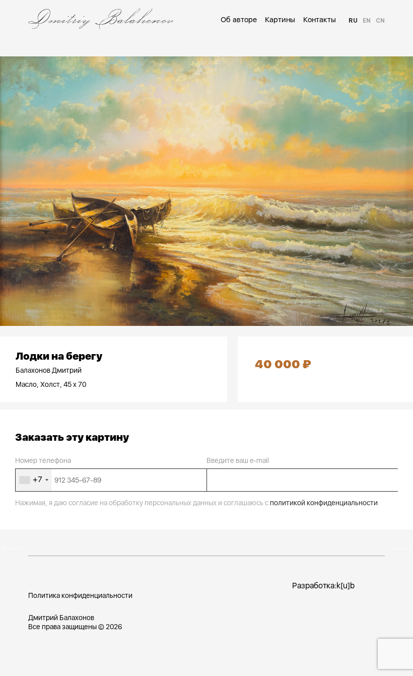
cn (380, 20)
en (367, 20)
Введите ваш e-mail (237, 460)
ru (353, 20)
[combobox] (33, 480)
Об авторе (239, 19)
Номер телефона (43, 460)
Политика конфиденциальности (80, 595)
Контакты (319, 19)
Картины (280, 19)
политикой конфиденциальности (324, 503)
